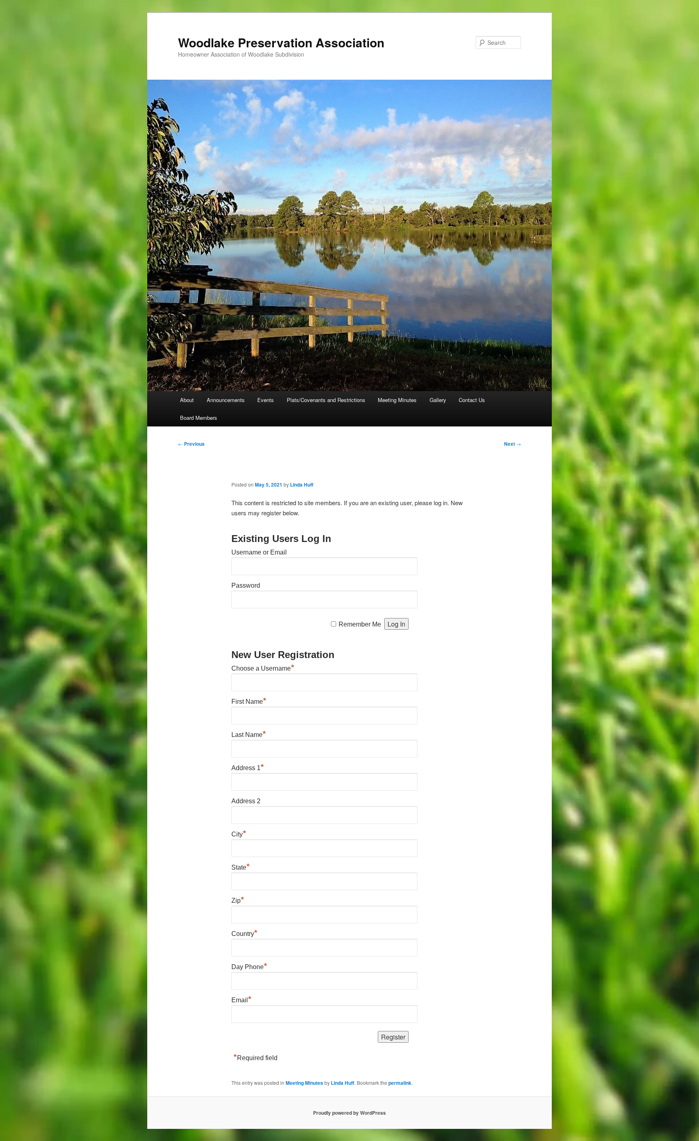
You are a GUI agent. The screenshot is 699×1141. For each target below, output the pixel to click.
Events (265, 400)
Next (512, 443)
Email (241, 1000)
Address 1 (247, 767)
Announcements (226, 400)
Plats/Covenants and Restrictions (326, 400)
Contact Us (472, 400)
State (240, 867)
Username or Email (259, 552)
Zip (237, 900)
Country (244, 933)
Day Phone (249, 966)
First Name (249, 701)
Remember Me (360, 624)
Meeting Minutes (397, 400)
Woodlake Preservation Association (281, 42)
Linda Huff (301, 484)
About (187, 400)
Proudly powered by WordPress (349, 1112)
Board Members (198, 417)
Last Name (248, 734)
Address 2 (246, 801)
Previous (191, 443)
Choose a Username (262, 668)
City (238, 834)
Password (245, 585)
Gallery (438, 400)
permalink (399, 1082)
